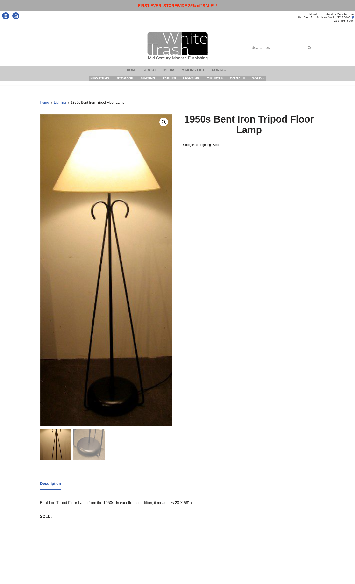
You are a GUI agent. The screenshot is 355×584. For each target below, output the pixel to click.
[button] (163, 122)
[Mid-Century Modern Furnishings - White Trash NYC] (177, 46)
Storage (125, 78)
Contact (220, 70)
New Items (99, 78)
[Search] (309, 47)
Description (50, 484)
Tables (169, 78)
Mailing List (193, 70)
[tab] (50, 484)
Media (168, 70)
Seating (148, 78)
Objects (215, 78)
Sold (216, 145)
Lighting (191, 78)
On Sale (237, 78)
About (150, 70)
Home (132, 70)
